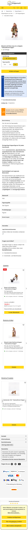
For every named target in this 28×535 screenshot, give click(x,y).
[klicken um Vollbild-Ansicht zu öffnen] (14, 29)
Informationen (5, 444)
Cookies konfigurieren (13, 517)
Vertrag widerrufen (7, 450)
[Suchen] (14, 7)
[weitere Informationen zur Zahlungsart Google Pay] (21, 487)
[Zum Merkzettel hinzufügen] (22, 275)
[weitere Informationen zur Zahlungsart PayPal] (6, 478)
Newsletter (4, 454)
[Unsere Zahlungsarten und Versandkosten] (13, 497)
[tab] (14, 120)
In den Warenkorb (13, 317)
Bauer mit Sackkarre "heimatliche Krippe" (10, 293)
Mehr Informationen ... (13, 513)
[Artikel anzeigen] (13, 282)
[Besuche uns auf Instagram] (12, 471)
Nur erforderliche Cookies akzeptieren (13, 522)
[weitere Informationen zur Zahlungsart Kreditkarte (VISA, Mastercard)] (10, 483)
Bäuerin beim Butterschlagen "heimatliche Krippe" (13, 348)
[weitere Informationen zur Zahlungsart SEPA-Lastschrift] (6, 487)
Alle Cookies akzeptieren (13, 525)
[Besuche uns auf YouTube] (19, 471)
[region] (14, 31)
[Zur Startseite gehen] (14, 3)
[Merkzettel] (18, 7)
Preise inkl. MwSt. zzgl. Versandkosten (12, 314)
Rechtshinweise (6, 447)
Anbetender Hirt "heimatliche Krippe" (11, 405)
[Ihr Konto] (21, 7)
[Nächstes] (25, 293)
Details (13, 372)
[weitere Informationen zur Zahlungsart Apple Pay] (13, 487)
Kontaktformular (7, 250)
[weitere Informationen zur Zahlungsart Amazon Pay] (13, 478)
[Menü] (3, 7)
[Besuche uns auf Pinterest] (15, 471)
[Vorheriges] (2, 293)
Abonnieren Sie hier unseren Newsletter (10, 465)
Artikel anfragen (14, 71)
